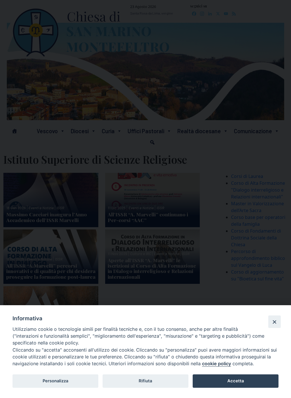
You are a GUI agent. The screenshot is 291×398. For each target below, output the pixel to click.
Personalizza (55, 380)
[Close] (274, 321)
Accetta (235, 380)
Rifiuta (145, 380)
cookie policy (216, 363)
